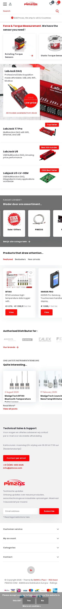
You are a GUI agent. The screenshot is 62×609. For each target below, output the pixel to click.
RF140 (8, 291)
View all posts (10, 408)
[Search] (57, 11)
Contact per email (16, 458)
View (11, 312)
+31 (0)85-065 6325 (13, 464)
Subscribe (49, 511)
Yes (29, 600)
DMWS (37, 579)
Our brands (9, 347)
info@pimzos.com (12, 468)
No (42, 600)
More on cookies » (32, 606)
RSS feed (53, 579)
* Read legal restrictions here (16, 517)
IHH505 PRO (47, 291)
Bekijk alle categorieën (15, 241)
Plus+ (44, 579)
